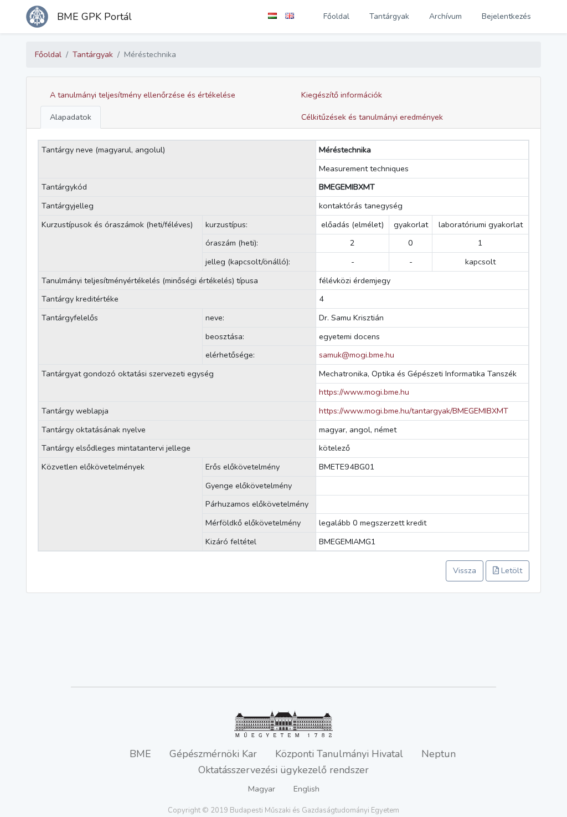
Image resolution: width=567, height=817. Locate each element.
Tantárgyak (389, 16)
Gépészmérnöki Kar (213, 753)
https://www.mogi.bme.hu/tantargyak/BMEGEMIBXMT (413, 410)
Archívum (445, 16)
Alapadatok (70, 116)
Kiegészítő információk (341, 94)
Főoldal (336, 16)
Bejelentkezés (506, 16)
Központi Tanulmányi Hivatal (339, 753)
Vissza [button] (464, 570)
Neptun (438, 753)
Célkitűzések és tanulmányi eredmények (372, 116)
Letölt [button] (510, 570)
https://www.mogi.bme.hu (364, 391)
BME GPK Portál (94, 16)
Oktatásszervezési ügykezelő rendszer (283, 770)
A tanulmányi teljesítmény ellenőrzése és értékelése (142, 94)
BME (140, 753)
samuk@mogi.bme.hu (356, 354)
